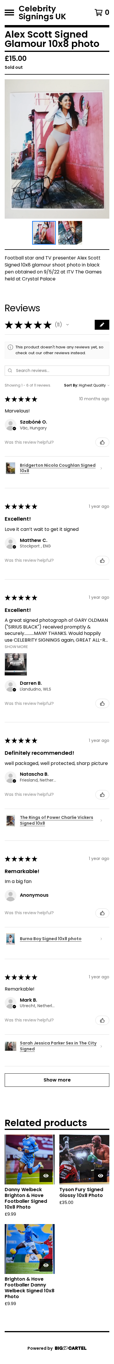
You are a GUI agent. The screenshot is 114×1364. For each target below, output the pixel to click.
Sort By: (71, 385)
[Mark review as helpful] (102, 442)
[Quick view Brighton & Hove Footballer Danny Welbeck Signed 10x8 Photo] (45, 1265)
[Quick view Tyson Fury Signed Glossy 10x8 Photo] (100, 1175)
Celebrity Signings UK (42, 12)
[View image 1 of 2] (44, 233)
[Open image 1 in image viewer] (57, 148)
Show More (16, 646)
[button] (67, 324)
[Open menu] (9, 12)
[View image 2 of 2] (70, 233)
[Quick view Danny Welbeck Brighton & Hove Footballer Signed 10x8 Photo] (45, 1175)
